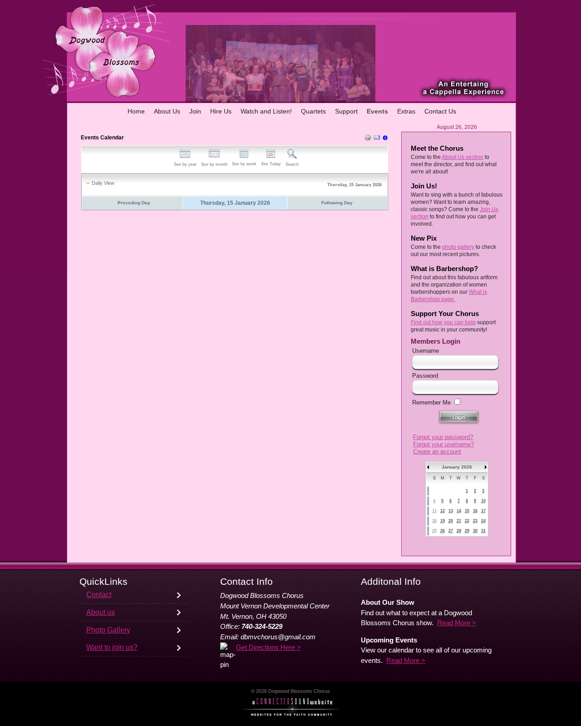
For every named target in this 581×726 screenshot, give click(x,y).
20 (450, 521)
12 (442, 511)
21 (459, 521)
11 (434, 511)
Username (425, 350)
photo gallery (458, 247)
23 (475, 521)
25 (434, 530)
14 (459, 511)
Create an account (437, 451)
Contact (98, 594)
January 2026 (457, 466)
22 (467, 521)
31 (483, 530)
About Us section (462, 157)
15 (467, 511)
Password (425, 375)
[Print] (367, 139)
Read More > (456, 623)
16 (475, 511)
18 (434, 521)
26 (442, 530)
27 (450, 530)
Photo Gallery (108, 630)
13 (450, 511)
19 (442, 521)
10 (483, 501)
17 (483, 511)
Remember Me (431, 402)
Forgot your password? (443, 437)
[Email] (376, 139)
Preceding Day (134, 202)
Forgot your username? (443, 444)
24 (483, 521)
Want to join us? (112, 647)
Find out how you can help (443, 322)
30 (475, 530)
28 (459, 530)
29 (467, 530)
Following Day (337, 202)
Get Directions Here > (268, 647)
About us (100, 612)
